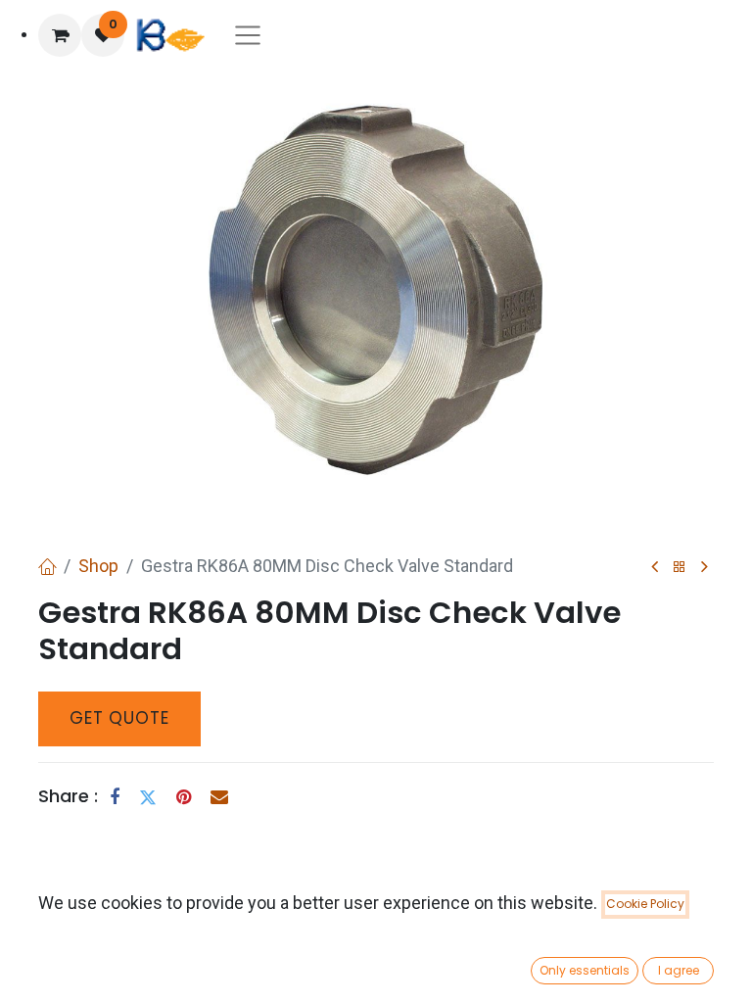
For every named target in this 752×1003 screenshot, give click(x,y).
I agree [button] (678, 970)
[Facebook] (114, 797)
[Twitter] (148, 797)
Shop (98, 565)
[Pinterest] (183, 797)
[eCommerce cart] (59, 35)
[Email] (219, 797)
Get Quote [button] (119, 718)
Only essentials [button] (585, 970)
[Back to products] (679, 567)
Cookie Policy (645, 903)
